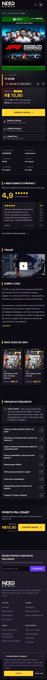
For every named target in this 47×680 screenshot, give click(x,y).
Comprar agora (22, 112)
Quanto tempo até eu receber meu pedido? (23, 487)
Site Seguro (30, 607)
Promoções (29, 642)
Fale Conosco (7, 619)
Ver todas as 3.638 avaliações (14, 233)
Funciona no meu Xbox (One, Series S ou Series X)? (23, 439)
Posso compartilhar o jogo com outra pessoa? (23, 456)
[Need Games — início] (8, 4)
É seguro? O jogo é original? (23, 495)
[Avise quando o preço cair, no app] (38, 84)
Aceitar (19, 673)
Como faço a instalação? (23, 479)
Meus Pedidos (7, 611)
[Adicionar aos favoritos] (43, 84)
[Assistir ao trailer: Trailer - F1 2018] (23, 266)
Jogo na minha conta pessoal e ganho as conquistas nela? (23, 448)
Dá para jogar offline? (23, 464)
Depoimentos (7, 615)
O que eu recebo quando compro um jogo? (23, 430)
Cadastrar (37, 569)
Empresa (5, 607)
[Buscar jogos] (35, 4)
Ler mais (6, 326)
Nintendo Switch (31, 634)
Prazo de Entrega (32, 611)
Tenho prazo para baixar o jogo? (23, 471)
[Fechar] (42, 656)
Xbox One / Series (32, 630)
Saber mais (39, 673)
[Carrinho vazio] (40, 4)
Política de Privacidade (11, 641)
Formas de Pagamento (34, 615)
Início (4, 13)
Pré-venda (29, 638)
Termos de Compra (9, 630)
